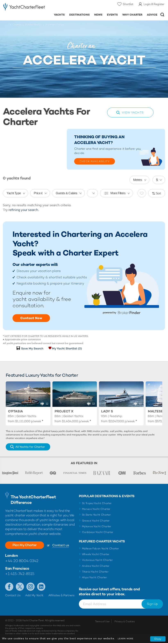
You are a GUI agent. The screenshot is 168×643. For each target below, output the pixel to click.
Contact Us (12, 595)
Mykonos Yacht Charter (96, 526)
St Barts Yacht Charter (96, 514)
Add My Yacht (34, 595)
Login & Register (154, 4)
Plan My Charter (24, 545)
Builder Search (33, 24)
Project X (64, 411)
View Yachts (133, 112)
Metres (137, 179)
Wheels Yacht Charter (96, 554)
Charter (17, 24)
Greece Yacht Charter (96, 520)
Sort (158, 193)
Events (112, 14)
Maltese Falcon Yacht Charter (100, 548)
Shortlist (128, 4)
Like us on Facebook (9, 587)
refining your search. (24, 210)
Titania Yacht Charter (95, 571)
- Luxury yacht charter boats (24, 7)
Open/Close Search (162, 15)
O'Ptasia (15, 411)
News (98, 14)
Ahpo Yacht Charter (94, 577)
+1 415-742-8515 (19, 573)
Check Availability (94, 161)
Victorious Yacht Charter (97, 560)
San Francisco (17, 568)
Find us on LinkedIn (41, 587)
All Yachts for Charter (30, 447)
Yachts (59, 14)
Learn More (125, 638)
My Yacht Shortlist (67, 348)
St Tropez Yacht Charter (97, 503)
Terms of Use (102, 621)
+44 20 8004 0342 (21, 560)
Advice (152, 14)
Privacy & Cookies (125, 621)
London (11, 555)
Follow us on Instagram (30, 587)
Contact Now (31, 318)
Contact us (60, 545)
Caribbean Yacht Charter (98, 532)
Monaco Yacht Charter (96, 509)
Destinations (79, 14)
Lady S (107, 411)
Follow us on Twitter (20, 587)
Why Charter (132, 14)
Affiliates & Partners (61, 595)
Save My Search (32, 348)
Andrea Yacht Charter (96, 566)
